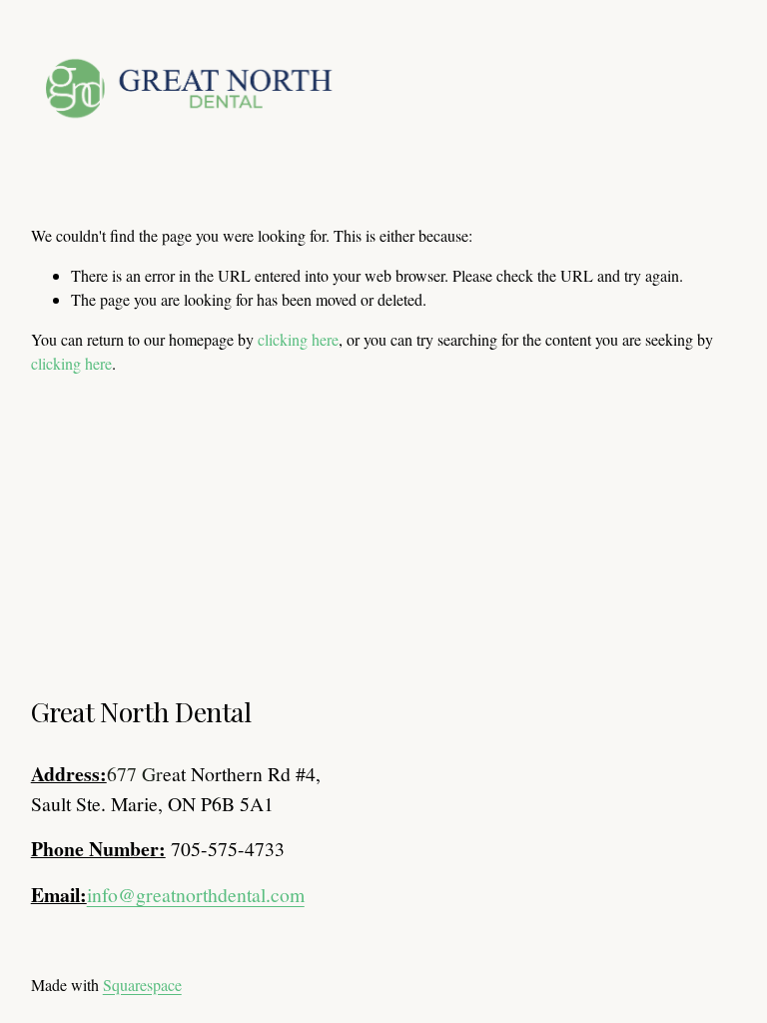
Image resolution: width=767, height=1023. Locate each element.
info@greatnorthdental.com (196, 894)
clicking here (298, 339)
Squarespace (142, 984)
